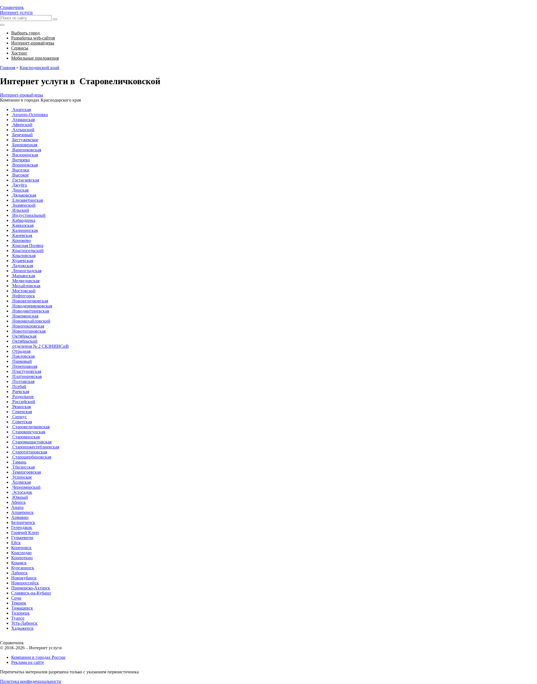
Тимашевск (22, 608)
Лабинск (19, 572)
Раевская (20, 391)
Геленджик (21, 527)
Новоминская (24, 316)
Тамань (18, 462)
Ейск (16, 542)
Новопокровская (27, 326)
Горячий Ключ (25, 532)
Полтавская (22, 381)
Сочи (16, 598)
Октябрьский (24, 341)
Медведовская (25, 280)
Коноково (21, 240)
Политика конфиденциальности (30, 681)
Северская (21, 411)
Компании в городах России (38, 657)
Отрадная (20, 351)
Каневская (21, 235)
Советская (21, 421)
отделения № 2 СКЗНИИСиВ (40, 346)
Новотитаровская (28, 331)
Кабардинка (23, 220)
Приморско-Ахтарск (30, 588)
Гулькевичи (22, 537)
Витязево (20, 160)
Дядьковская (23, 195)
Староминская (25, 436)
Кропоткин (22, 557)
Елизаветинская (27, 200)
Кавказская (22, 225)
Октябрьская (23, 336)
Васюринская (24, 154)
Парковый (21, 361)
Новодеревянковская (31, 306)
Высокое (20, 175)
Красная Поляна (27, 245)
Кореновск (21, 547)
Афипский (21, 124)
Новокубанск (24, 577)
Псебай (18, 386)
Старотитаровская (29, 452)
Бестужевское (24, 139)
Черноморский (26, 487)
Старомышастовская (31, 441)
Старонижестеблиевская (35, 447)
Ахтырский (22, 129)
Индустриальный (28, 215)
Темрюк (18, 603)
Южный (19, 497)
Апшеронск (22, 512)
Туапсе (17, 618)
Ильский (20, 210)
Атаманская (23, 119)
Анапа (17, 507)
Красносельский (27, 250)
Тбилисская (23, 467)
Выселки (20, 170)
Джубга (19, 185)
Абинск (18, 502)
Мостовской (23, 290)
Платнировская (26, 376)
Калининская (24, 230)
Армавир (20, 517)
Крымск (19, 562)
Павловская (23, 356)
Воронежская (24, 165)
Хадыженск (22, 628)
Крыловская (23, 255)
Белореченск (23, 522)
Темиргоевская (26, 472)
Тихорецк (20, 613)
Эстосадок (21, 492)
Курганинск (22, 567)
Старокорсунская (28, 431)
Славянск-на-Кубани (31, 593)
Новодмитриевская (30, 311)
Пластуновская (26, 371)
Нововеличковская (29, 300)
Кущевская (22, 260)
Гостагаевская (25, 180)
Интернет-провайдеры (21, 95)
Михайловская (25, 285)
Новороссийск (25, 582)
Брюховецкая (24, 144)
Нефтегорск (23, 295)
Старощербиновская (31, 457)
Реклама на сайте (27, 662)
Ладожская (22, 265)
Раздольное (22, 396)
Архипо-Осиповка (29, 114)
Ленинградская (26, 270)
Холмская (21, 482)
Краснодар (21, 552)
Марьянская (23, 275)
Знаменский (23, 205)
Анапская (21, 109)
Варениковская (26, 149)
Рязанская (21, 406)
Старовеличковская (30, 426)
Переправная (24, 366)
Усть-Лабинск (24, 623)
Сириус (19, 416)
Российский (23, 401)
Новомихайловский (30, 321)
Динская (20, 190)
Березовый (22, 134)
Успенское (21, 477)
